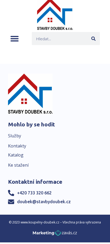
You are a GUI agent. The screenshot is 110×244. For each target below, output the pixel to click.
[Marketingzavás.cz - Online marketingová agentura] (55, 234)
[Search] (93, 38)
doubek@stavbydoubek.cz (44, 201)
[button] (14, 38)
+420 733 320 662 (34, 192)
